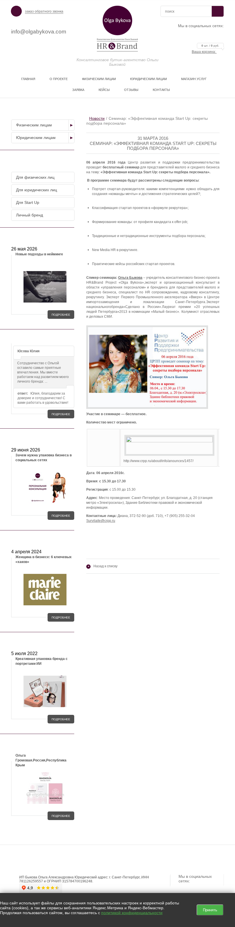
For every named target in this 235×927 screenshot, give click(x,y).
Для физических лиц (35, 177)
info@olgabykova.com (38, 32)
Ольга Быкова (130, 278)
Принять (210, 910)
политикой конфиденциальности (131, 912)
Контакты (161, 89)
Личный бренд (29, 215)
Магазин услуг (194, 79)
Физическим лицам (99, 79)
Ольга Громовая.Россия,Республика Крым (40, 760)
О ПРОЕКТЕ (59, 79)
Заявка (78, 89)
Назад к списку (102, 566)
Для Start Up (27, 202)
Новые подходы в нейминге (39, 254)
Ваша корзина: (205, 52)
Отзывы (131, 89)
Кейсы (104, 89)
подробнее (61, 314)
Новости (97, 118)
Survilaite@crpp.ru (100, 521)
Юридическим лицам (148, 79)
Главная (28, 79)
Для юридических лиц (36, 190)
